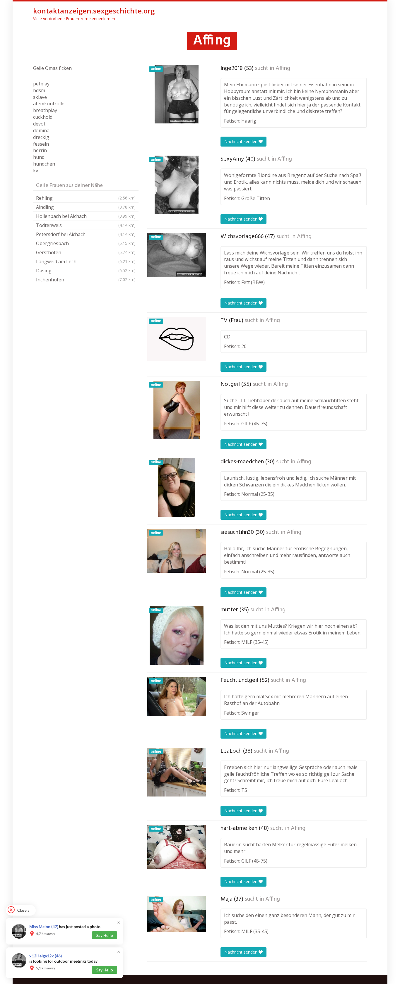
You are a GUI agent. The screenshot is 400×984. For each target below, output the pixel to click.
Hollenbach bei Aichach (86, 216)
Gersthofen (86, 252)
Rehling (86, 198)
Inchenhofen (86, 279)
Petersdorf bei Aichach (86, 234)
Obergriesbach (86, 243)
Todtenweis (86, 225)
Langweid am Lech (86, 261)
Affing (283, 68)
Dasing (86, 270)
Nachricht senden (241, 141)
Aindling (86, 207)
